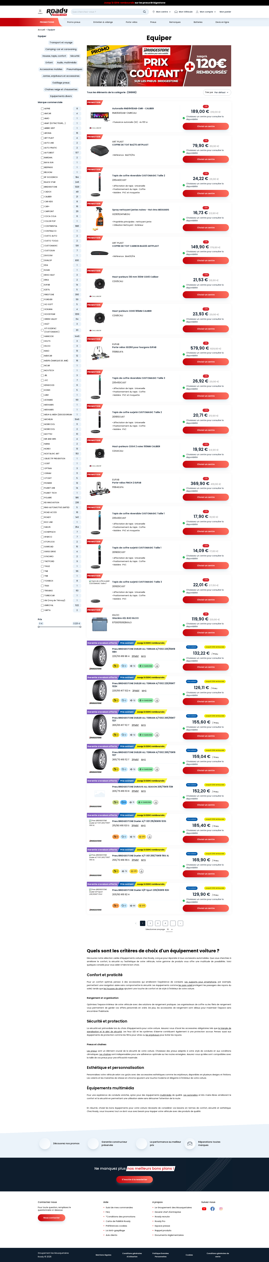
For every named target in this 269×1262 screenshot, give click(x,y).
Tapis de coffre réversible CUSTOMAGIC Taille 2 (138, 175)
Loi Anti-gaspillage (115, 1230)
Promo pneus (73, 22)
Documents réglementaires (169, 1235)
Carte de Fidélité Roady (118, 1221)
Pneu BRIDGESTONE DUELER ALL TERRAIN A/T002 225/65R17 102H (143, 685)
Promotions (47, 22)
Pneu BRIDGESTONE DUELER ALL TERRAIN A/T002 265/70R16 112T (143, 754)
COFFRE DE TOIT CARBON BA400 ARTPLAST (135, 246)
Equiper (42, 36)
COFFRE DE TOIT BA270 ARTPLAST (130, 144)
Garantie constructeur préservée (114, 1143)
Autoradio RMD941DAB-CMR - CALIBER (133, 108)
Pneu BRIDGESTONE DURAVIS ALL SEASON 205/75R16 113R (142, 786)
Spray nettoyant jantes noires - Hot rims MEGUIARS (140, 209)
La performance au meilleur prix (165, 1143)
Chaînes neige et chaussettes (61, 89)
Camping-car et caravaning (60, 49)
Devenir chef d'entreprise (168, 1211)
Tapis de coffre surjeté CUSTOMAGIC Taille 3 (137, 581)
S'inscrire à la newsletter (134, 1179)
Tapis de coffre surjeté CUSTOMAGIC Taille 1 (136, 547)
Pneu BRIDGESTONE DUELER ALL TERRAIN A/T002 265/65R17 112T (143, 719)
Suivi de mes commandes (119, 1207)
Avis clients (111, 1235)
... (173, 923)
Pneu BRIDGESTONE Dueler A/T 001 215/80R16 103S (139, 821)
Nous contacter (51, 1217)
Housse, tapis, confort (54, 56)
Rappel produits (163, 1230)
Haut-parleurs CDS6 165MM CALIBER (132, 311)
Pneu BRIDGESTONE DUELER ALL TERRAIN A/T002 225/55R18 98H (143, 650)
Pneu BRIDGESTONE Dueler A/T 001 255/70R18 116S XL (140, 855)
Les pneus (92, 1051)
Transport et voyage (61, 42)
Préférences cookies (116, 1225)
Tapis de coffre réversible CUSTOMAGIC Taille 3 (138, 378)
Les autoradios (190, 1095)
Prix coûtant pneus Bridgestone (134, 2)
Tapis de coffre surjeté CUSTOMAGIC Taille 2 (137, 412)
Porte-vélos (131, 22)
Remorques (175, 22)
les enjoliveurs (152, 1035)
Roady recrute (162, 1216)
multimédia (165, 1095)
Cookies (189, 1255)
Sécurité (74, 56)
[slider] (39, 627)
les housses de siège (114, 988)
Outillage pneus (60, 82)
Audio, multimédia (66, 62)
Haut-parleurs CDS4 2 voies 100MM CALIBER (136, 446)
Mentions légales (103, 1255)
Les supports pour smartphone (200, 981)
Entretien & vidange (103, 22)
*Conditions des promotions (120, 1216)
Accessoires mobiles (51, 69)
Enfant (49, 62)
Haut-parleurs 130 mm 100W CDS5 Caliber (135, 276)
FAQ (108, 1211)
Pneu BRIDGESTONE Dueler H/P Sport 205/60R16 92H (140, 890)
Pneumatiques (74, 69)
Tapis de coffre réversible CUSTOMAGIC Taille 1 (138, 513)
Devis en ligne (222, 22)
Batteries (198, 22)
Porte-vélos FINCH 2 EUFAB (126, 482)
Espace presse (162, 1225)
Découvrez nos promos (66, 1143)
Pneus (153, 22)
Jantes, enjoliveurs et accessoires (61, 76)
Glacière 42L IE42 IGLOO (125, 618)
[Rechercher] (144, 12)
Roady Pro (160, 1221)
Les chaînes (105, 1054)
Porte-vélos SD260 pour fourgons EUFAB (134, 347)
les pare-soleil (185, 985)
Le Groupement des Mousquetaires (173, 1207)
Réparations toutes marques (209, 1143)
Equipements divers (61, 96)
